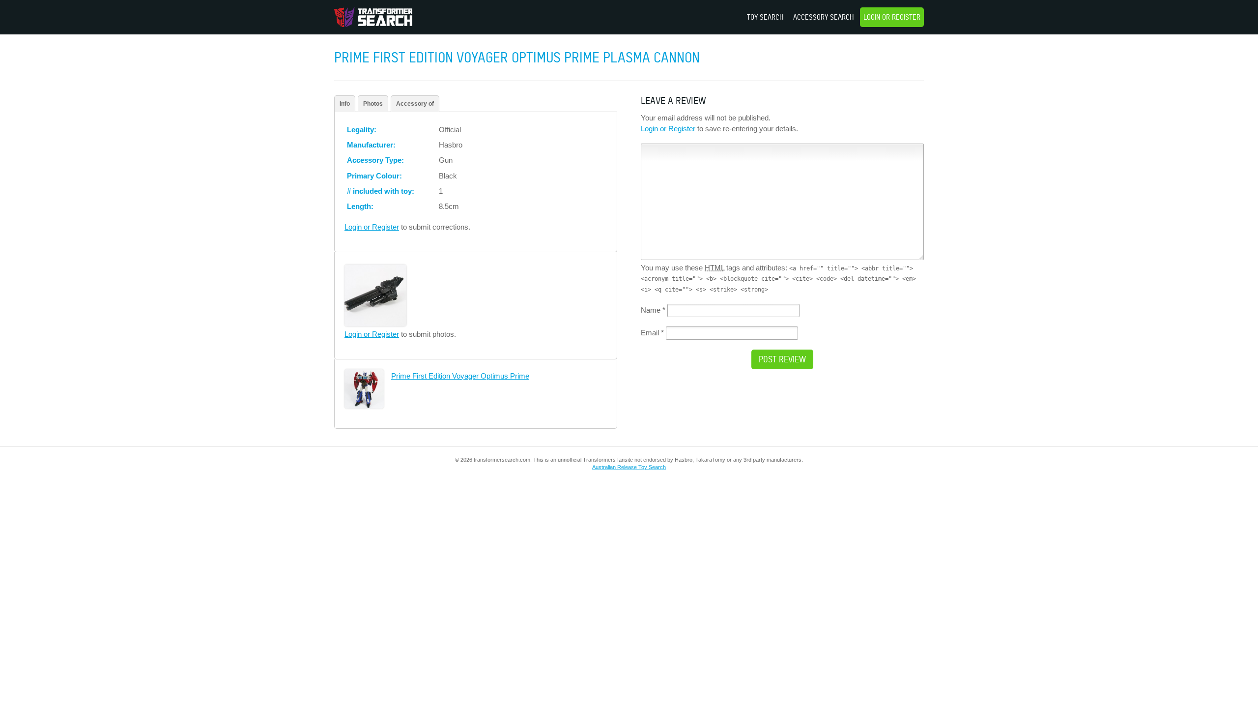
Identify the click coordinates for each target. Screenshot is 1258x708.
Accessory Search (823, 17)
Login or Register (891, 17)
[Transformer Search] (373, 17)
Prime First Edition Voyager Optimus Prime (460, 376)
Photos (373, 103)
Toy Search (765, 17)
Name (653, 310)
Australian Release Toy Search (629, 467)
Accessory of (415, 103)
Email (652, 332)
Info (345, 103)
